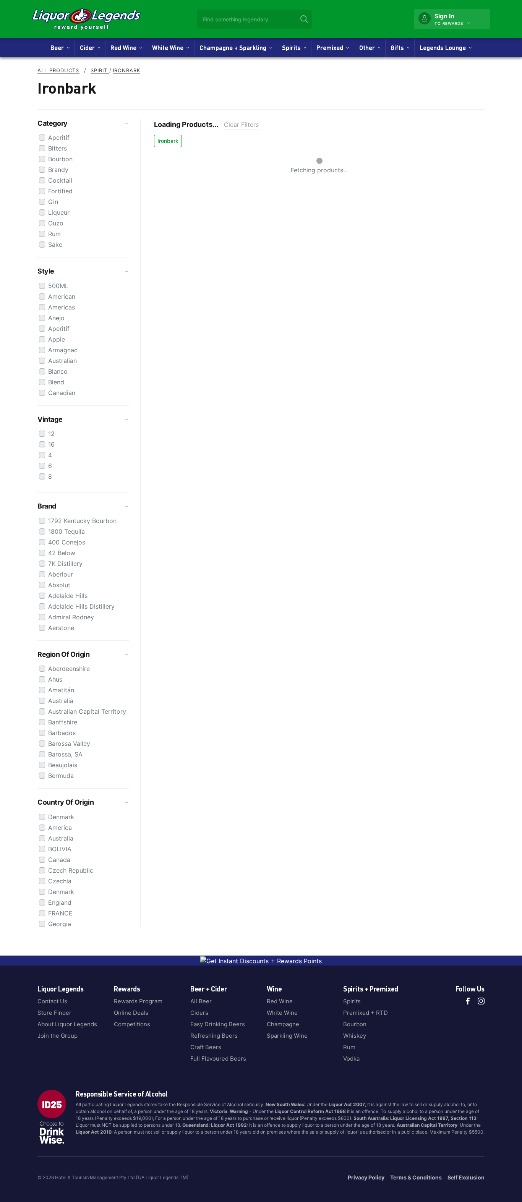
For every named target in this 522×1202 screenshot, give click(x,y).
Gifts (399, 48)
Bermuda (61, 775)
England (59, 902)
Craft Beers (205, 1047)
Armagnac (63, 350)
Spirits (293, 48)
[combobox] (254, 19)
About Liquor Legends (67, 1024)
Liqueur (59, 212)
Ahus (55, 679)
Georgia (59, 924)
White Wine (169, 48)
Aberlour (60, 574)
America (60, 827)
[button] (83, 123)
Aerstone (61, 628)
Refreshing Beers (214, 1035)
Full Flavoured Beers (218, 1058)
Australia (60, 701)
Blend (56, 382)
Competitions (132, 1024)
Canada (59, 859)
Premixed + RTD (365, 1012)
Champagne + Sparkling (234, 48)
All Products (58, 70)
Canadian (61, 393)
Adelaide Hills (68, 595)
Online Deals (131, 1012)
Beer (58, 48)
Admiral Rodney (71, 617)
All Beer (201, 1001)
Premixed (331, 48)
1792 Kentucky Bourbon (82, 521)
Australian (62, 360)
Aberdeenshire (69, 668)
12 (51, 433)
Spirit (100, 70)
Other (368, 48)
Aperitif (59, 137)
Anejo (56, 318)
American (61, 296)
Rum (54, 234)
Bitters (57, 148)
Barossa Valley (69, 743)
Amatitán (61, 690)
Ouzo (55, 223)
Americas (61, 307)
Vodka (351, 1058)
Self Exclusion (466, 1177)
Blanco (58, 371)
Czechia (59, 881)
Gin (53, 202)
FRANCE (60, 913)
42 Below (61, 553)
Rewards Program (138, 1001)
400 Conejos (66, 542)
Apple (56, 339)
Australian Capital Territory (87, 711)
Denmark (61, 817)
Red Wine (124, 48)
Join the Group (57, 1035)
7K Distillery (65, 563)
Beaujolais (62, 765)
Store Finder (54, 1012)
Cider (89, 48)
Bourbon (60, 159)
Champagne (283, 1024)
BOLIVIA (59, 849)
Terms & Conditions (416, 1177)
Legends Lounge (444, 48)
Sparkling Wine (287, 1035)
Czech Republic (70, 870)
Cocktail (60, 180)
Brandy (58, 169)
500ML (58, 286)
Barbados (62, 733)
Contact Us (52, 1001)
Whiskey (354, 1035)
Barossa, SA (65, 754)
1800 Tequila (66, 531)
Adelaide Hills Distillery (81, 606)
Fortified (60, 191)
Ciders (199, 1012)
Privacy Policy (366, 1177)
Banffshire (62, 722)
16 (51, 444)
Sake (55, 244)
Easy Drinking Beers (217, 1024)
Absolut (59, 585)
